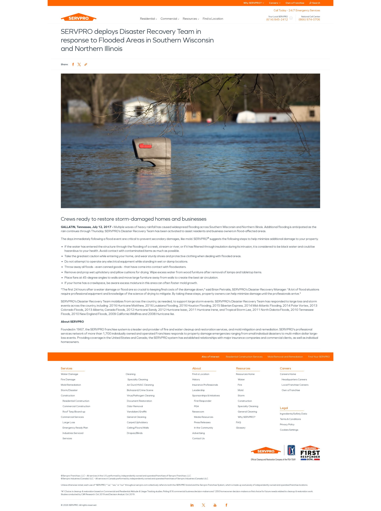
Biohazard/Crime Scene (140, 390)
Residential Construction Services (244, 356)
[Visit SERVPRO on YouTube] (215, 505)
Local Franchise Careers (295, 384)
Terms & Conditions (290, 419)
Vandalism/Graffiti (137, 411)
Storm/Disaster (69, 390)
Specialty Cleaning (138, 379)
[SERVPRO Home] (74, 19)
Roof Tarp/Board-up (74, 411)
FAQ (238, 422)
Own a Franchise (295, 2)
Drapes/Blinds (134, 433)
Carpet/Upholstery (137, 422)
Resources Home (245, 374)
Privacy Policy (287, 424)
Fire (240, 384)
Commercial (169, 18)
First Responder (202, 400)
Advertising (198, 433)
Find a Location (213, 18)
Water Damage (69, 374)
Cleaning (130, 374)
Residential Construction (76, 400)
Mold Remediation (71, 384)
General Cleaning (136, 417)
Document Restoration (139, 400)
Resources (190, 18)
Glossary (240, 427)
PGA (196, 406)
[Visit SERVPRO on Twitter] (203, 505)
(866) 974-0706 (309, 19)
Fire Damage (68, 379)
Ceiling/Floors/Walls (138, 427)
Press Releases (202, 422)
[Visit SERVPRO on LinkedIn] (192, 505)
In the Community (203, 427)
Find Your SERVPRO (319, 356)
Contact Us (198, 438)
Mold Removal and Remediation (285, 356)
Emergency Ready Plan (75, 427)
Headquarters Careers (294, 379)
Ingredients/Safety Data (293, 413)
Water (241, 379)
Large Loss (69, 422)
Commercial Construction (76, 406)
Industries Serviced (73, 433)
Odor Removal (135, 406)
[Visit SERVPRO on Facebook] (226, 505)
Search (316, 2)
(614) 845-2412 (277, 19)
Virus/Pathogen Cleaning (140, 395)
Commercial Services (72, 417)
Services (67, 438)
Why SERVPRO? (246, 417)
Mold (240, 390)
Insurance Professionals (205, 384)
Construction (68, 395)
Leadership (198, 390)
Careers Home (288, 374)
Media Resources (203, 417)
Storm (241, 395)
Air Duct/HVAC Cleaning (140, 384)
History (196, 379)
